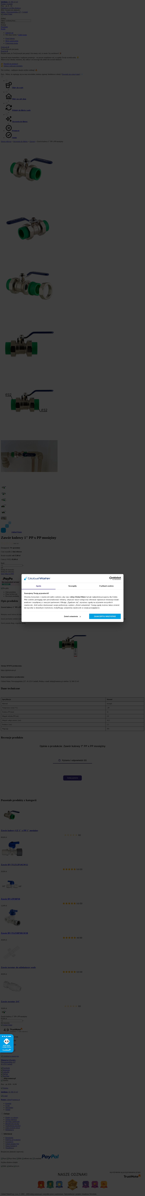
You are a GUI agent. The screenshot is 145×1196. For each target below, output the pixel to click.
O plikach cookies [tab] (106, 586)
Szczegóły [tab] (72, 586)
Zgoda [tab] (38, 586)
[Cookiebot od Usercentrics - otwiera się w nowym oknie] (111, 578)
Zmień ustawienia (71, 616)
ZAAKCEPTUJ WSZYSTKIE (105, 616)
